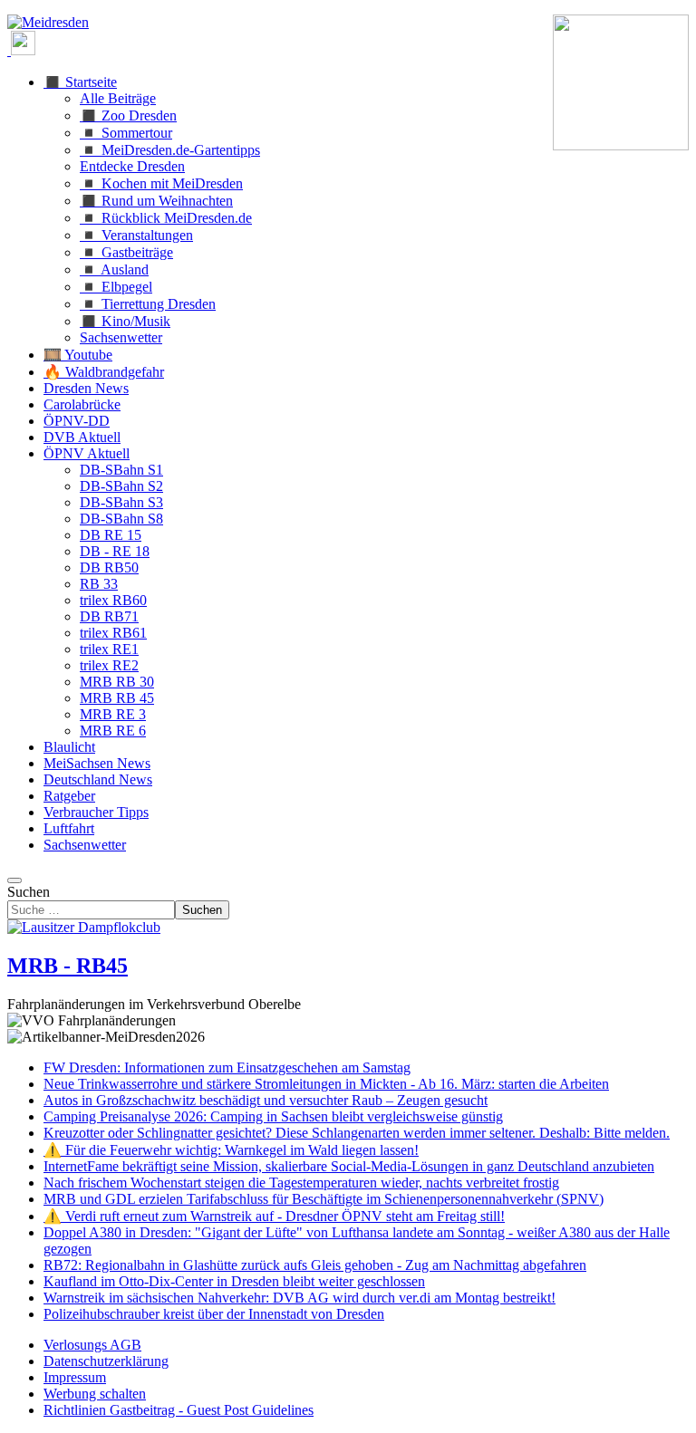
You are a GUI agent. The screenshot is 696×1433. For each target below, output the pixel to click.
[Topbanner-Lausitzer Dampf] (83, 927)
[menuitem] (92, 1344)
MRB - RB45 (67, 965)
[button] (80, 82)
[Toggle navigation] (14, 880)
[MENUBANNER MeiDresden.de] (48, 22)
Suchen (28, 891)
